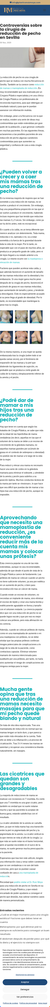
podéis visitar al (28, 882)
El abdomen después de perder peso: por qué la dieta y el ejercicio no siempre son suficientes (24, 942)
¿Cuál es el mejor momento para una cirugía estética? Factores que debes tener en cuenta (24, 918)
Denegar (25, 989)
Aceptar (25, 982)
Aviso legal (42, 1003)
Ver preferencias (25, 996)
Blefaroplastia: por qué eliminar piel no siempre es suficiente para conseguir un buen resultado (24, 930)
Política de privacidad (28, 1003)
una (21, 873)
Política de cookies (10, 1003)
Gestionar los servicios (25, 975)
